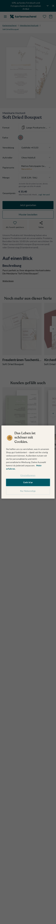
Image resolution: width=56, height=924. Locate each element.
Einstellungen (28, 475)
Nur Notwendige (28, 491)
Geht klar (28, 482)
